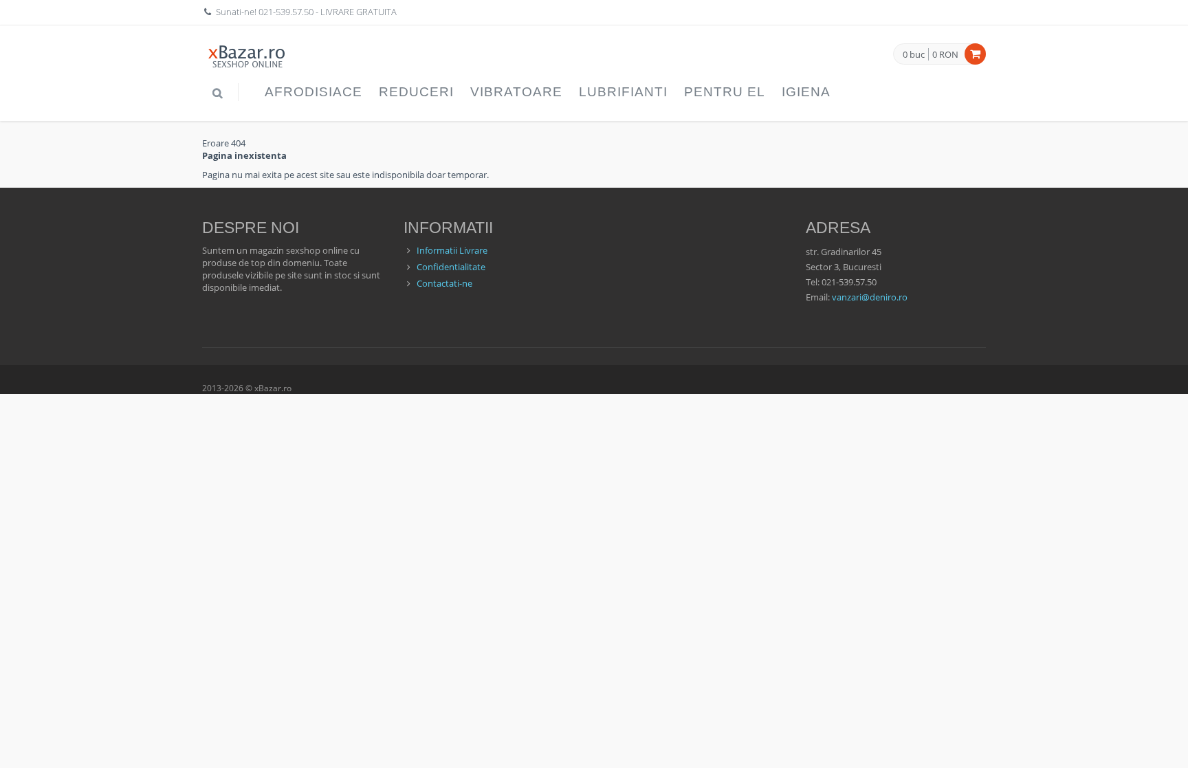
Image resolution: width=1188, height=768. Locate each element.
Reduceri (416, 92)
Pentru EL (724, 92)
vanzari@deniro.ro (870, 297)
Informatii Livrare (452, 250)
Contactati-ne (444, 283)
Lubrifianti (623, 92)
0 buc (914, 55)
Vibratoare (516, 92)
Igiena (806, 92)
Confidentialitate (451, 267)
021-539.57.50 (286, 12)
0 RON (945, 54)
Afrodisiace (313, 92)
